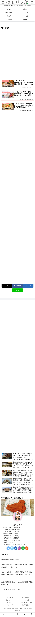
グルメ (9, 602)
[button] (31, 366)
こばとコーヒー (8, 537)
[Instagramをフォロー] (19, 548)
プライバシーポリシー (26, 602)
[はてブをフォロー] (15, 548)
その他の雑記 (25, 597)
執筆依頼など (25, 605)
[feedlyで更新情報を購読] (23, 548)
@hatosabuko (12, 529)
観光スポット (9, 600)
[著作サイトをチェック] (8, 548)
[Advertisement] (17, 48)
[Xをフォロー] (12, 548)
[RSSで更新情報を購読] (26, 548)
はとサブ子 (17, 525)
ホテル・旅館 (25, 600)
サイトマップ (9, 605)
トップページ (9, 597)
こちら (18, 589)
